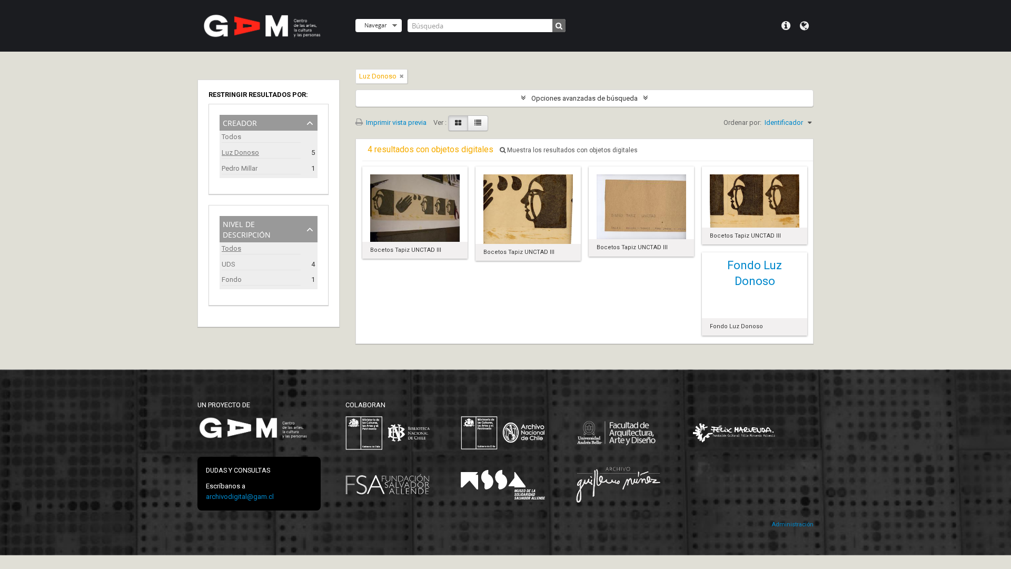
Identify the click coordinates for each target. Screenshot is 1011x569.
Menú (786, 26)
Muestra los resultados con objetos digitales (572, 150)
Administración (792, 524)
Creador (240, 122)
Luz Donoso (240, 152)
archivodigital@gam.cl (240, 497)
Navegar (375, 25)
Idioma (804, 26)
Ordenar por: (742, 122)
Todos (231, 137)
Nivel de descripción (247, 228)
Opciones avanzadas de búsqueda (584, 98)
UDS (228, 264)
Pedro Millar (239, 168)
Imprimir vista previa (395, 122)
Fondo (232, 279)
